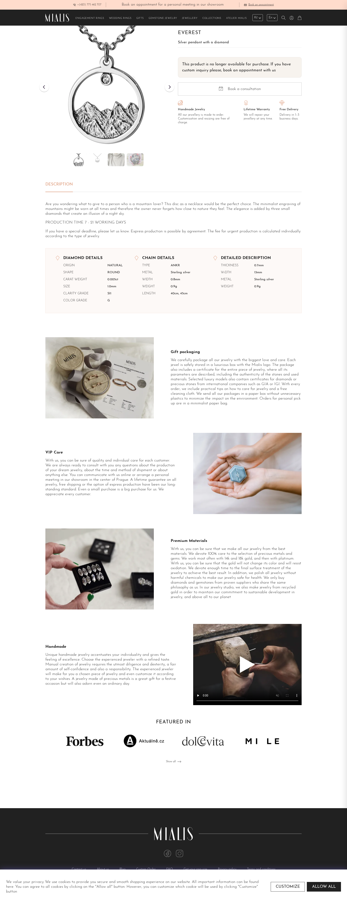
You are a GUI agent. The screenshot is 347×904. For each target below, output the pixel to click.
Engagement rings (90, 18)
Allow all (324, 887)
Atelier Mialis (236, 18)
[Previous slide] (44, 87)
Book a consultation (244, 89)
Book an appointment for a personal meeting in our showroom (173, 5)
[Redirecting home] (57, 18)
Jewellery (190, 18)
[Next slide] (169, 87)
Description (59, 184)
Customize (288, 887)
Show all (171, 761)
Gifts (140, 18)
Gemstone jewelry (163, 18)
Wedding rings (120, 18)
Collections (211, 18)
